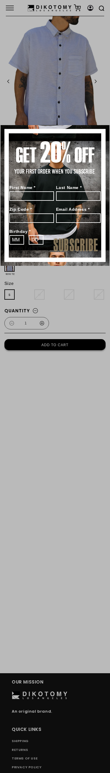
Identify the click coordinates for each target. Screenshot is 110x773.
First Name (22, 187)
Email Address (73, 209)
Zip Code (20, 209)
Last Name (69, 187)
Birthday (20, 231)
